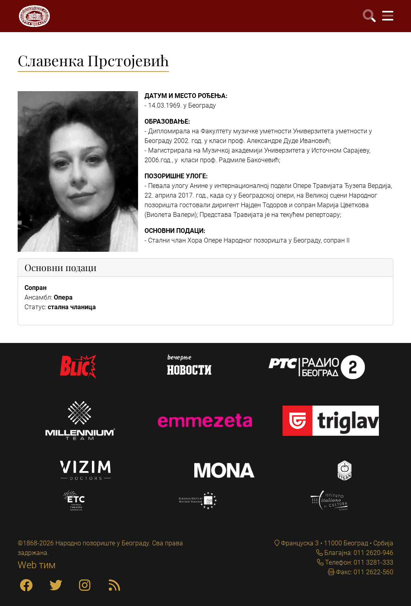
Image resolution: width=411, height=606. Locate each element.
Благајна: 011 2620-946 (358, 553)
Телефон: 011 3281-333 (358, 562)
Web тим (37, 565)
